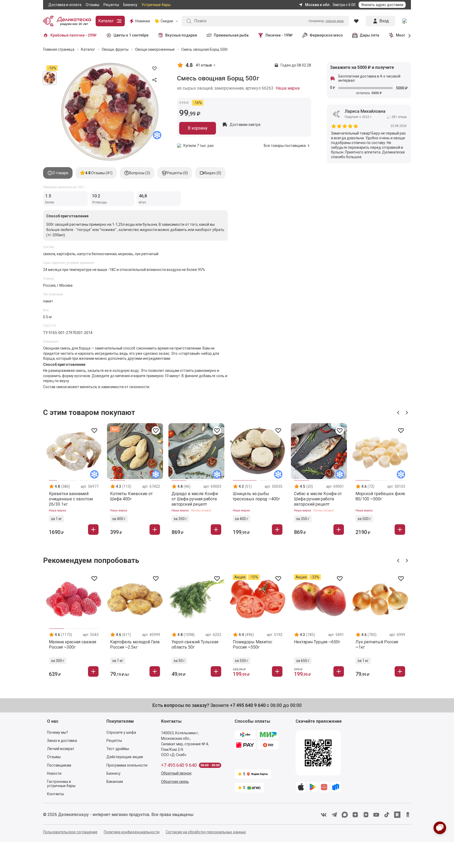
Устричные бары (156, 5)
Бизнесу (130, 5)
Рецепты (111, 5)
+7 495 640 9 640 (179, 765)
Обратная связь (175, 781)
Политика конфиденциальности (131, 832)
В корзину (198, 128)
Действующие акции (124, 757)
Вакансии (114, 781)
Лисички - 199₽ (279, 35)
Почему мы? (57, 732)
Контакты (55, 794)
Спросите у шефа (121, 732)
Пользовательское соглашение (70, 832)
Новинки (142, 21)
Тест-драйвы (117, 749)
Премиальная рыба (231, 35)
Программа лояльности (126, 765)
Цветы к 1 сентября (130, 35)
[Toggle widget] (440, 828)
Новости (54, 773)
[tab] (58, 173)
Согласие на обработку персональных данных (206, 832)
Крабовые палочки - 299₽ (73, 35)
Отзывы (92, 5)
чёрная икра (334, 21)
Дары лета (369, 35)
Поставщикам (59, 765)
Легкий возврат (60, 749)
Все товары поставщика (285, 145)
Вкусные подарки (181, 35)
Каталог (106, 20)
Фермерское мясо (326, 35)
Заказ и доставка (62, 740)
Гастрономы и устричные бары (61, 783)
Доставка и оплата (64, 5)
